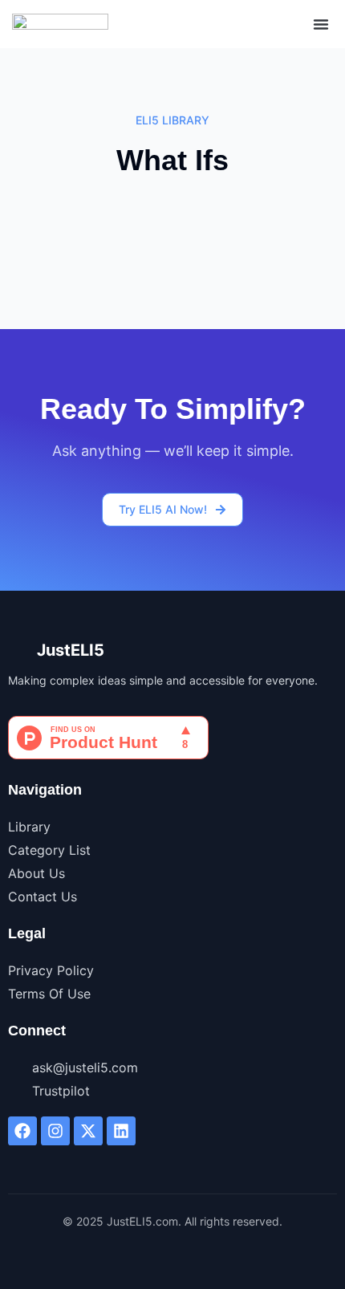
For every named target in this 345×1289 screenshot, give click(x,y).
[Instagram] (55, 1130)
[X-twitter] (88, 1130)
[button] (321, 24)
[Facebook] (22, 1130)
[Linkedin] (121, 1130)
